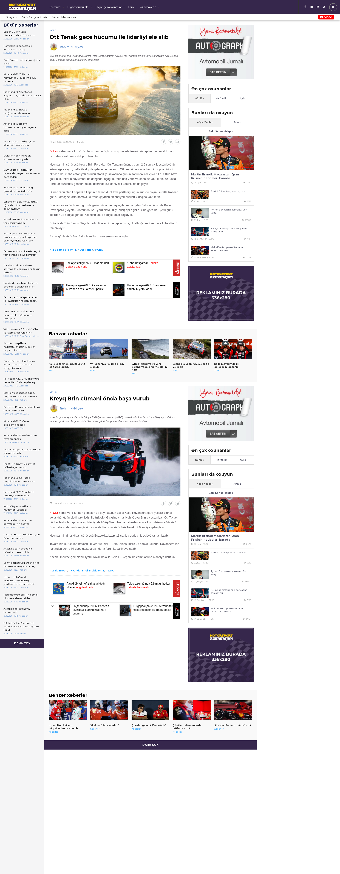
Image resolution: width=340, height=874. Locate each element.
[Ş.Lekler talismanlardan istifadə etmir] (192, 710)
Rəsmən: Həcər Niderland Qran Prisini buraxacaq (22, 536)
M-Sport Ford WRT (64, 249)
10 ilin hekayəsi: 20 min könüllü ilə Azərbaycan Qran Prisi (21, 331)
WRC (53, 30)
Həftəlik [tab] (221, 98)
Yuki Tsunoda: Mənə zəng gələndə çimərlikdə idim (18, 189)
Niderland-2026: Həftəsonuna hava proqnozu (20, 437)
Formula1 (55, 7)
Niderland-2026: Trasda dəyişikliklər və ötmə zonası (19, 479)
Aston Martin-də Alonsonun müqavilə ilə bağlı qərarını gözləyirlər (19, 315)
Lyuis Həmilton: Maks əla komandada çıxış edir (17, 157)
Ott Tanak (86, 249)
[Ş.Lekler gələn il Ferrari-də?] (150, 710)
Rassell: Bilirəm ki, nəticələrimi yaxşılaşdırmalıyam (21, 221)
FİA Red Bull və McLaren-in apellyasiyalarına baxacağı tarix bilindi (21, 626)
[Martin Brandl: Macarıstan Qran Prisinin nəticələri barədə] (221, 153)
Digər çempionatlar (108, 7)
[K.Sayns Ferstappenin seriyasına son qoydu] (200, 231)
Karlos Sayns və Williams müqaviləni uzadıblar (17, 508)
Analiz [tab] (238, 122)
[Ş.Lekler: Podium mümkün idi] (233, 710)
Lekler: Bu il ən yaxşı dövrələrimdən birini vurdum (20, 33)
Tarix (131, 7)
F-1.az (54, 151)
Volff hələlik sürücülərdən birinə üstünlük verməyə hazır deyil (21, 564)
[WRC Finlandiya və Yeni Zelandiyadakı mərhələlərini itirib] (150, 349)
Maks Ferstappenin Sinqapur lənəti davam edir (227, 249)
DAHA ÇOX (22, 643)
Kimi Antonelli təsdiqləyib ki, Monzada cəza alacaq (19, 143)
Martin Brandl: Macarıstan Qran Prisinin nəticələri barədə (215, 176)
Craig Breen (59, 570)
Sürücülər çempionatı (34, 17)
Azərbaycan (148, 7)
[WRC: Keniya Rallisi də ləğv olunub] (109, 349)
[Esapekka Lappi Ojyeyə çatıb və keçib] (192, 349)
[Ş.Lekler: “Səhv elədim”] (109, 710)
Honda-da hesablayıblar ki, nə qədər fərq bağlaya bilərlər (21, 285)
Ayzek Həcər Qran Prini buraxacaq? (17, 610)
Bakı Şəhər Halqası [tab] (221, 131)
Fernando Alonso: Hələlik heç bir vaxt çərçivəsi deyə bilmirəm (22, 253)
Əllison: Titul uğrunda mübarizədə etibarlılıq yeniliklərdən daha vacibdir (19, 580)
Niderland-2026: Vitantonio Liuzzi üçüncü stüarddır (19, 494)
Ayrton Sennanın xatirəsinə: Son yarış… (229, 211)
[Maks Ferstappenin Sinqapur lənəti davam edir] (200, 250)
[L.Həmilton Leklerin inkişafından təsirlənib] (68, 710)
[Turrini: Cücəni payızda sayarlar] (200, 194)
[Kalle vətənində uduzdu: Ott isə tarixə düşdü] (68, 349)
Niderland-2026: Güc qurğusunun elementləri (17, 111)
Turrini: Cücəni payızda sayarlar (228, 191)
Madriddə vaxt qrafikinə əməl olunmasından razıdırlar (21, 596)
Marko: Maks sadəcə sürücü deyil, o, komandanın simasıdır (21, 394)
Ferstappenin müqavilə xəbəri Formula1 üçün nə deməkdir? (21, 299)
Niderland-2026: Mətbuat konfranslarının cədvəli (18, 522)
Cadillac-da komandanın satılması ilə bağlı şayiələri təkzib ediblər (22, 269)
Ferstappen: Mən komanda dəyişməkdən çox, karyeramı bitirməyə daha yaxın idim (20, 237)
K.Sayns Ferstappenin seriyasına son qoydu (229, 230)
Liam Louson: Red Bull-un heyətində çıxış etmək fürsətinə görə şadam (22, 173)
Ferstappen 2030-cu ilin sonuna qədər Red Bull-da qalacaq (21, 380)
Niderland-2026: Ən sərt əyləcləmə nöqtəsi (17, 423)
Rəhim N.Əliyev (71, 47)
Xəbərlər (53, 731)
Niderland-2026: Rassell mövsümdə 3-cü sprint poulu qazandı (20, 78)
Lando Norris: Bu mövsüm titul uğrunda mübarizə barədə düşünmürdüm (21, 205)
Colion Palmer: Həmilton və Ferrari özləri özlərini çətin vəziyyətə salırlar (19, 364)
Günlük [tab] (199, 98)
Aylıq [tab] (243, 98)
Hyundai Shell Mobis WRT (87, 570)
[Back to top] (330, 864)
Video (328, 17)
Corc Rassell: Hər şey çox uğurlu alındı (22, 62)
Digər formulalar (78, 7)
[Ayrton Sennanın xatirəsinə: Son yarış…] (200, 213)
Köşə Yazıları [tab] (205, 122)
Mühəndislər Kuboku (64, 17)
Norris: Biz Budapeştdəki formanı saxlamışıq (18, 47)
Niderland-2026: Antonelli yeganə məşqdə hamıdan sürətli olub (22, 95)
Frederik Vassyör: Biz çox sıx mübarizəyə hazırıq (19, 465)
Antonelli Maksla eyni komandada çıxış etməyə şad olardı (20, 127)
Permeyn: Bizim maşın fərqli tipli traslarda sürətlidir (22, 409)
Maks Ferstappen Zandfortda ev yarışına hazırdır (22, 451)
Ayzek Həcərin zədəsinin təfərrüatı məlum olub (18, 550)
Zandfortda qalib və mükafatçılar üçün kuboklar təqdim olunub (19, 347)
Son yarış (11, 17)
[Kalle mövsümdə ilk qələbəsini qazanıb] (233, 349)
